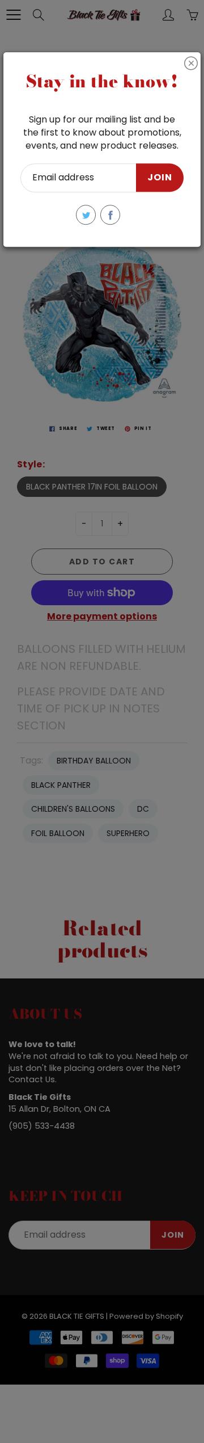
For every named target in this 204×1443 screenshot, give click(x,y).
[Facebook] (110, 215)
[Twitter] (86, 215)
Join (159, 177)
